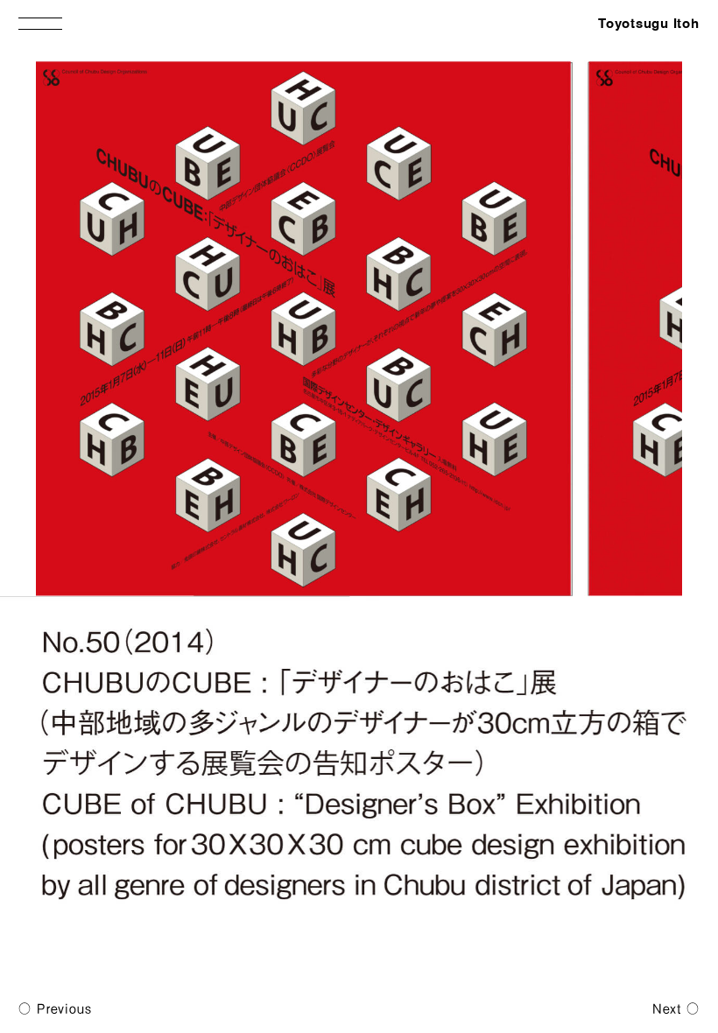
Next (666, 1008)
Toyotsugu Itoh (649, 24)
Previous (64, 1008)
